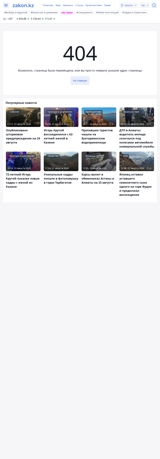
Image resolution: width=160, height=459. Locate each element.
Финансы (68, 5)
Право (107, 5)
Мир (58, 5)
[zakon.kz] (23, 5)
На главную (80, 80)
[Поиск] (154, 5)
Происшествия (93, 5)
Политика (48, 5)
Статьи (79, 5)
